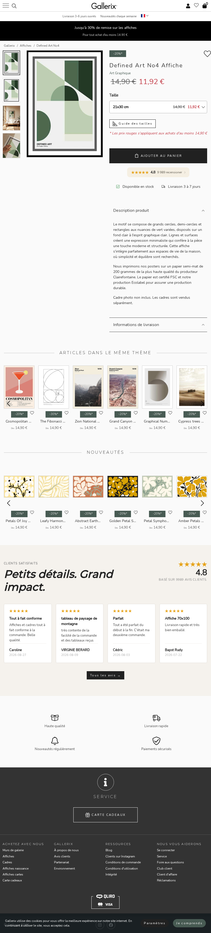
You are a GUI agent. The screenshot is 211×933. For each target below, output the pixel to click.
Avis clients (62, 856)
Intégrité (111, 874)
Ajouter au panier (161, 156)
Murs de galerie (13, 850)
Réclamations (166, 880)
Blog (109, 850)
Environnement (64, 868)
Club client (164, 868)
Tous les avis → (105, 675)
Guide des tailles (134, 123)
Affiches (8, 856)
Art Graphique (120, 73)
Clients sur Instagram (120, 856)
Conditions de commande (123, 862)
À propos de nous (66, 850)
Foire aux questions (170, 862)
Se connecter (166, 850)
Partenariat (61, 862)
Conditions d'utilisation (122, 868)
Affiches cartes (13, 874)
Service (162, 856)
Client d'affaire (167, 874)
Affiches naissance (16, 868)
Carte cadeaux (109, 815)
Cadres (7, 862)
